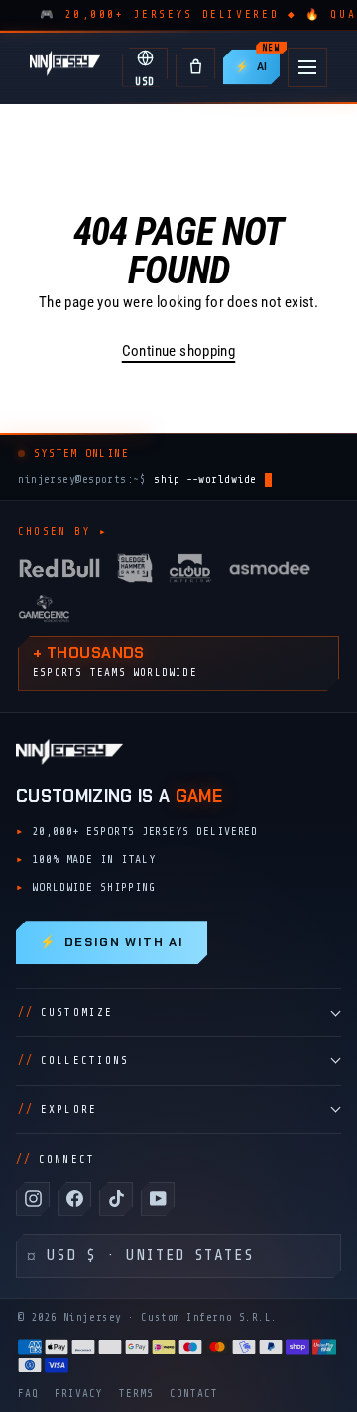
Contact (194, 1393)
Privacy (79, 1393)
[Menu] (307, 67)
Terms (136, 1393)
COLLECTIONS (73, 1060)
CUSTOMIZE (65, 1012)
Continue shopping (179, 351)
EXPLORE (57, 1109)
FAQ (28, 1393)
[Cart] (195, 67)
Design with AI (111, 942)
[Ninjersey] (65, 67)
